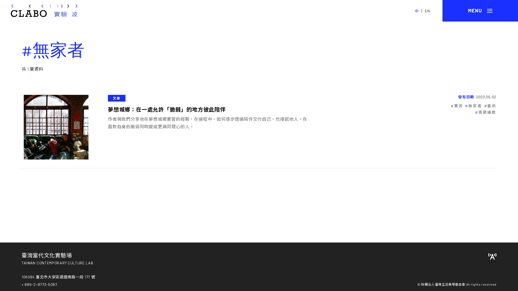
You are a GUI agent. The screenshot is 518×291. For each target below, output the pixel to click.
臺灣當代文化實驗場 (47, 255)
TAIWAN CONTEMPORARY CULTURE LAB (57, 263)
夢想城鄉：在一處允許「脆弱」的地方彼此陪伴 (167, 109)
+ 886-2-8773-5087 (39, 284)
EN (427, 11)
